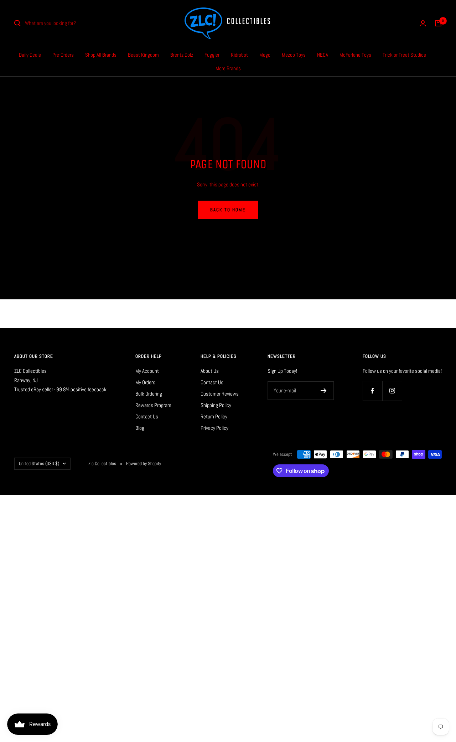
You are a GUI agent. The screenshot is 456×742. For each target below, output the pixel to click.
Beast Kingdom (143, 54)
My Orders (145, 382)
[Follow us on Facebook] (372, 391)
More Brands (228, 68)
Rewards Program (153, 405)
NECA (322, 54)
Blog (139, 427)
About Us (210, 370)
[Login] (423, 23)
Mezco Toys (294, 54)
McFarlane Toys (355, 54)
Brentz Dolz (181, 54)
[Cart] (438, 23)
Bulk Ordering (148, 393)
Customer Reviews (220, 393)
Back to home (228, 210)
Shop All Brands (100, 54)
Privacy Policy (214, 427)
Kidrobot (239, 54)
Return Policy (214, 416)
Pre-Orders (63, 54)
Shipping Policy (216, 405)
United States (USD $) (39, 463)
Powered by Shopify (143, 463)
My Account (147, 370)
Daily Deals (30, 54)
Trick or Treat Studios (404, 54)
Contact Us (146, 416)
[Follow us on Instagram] (392, 391)
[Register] (324, 390)
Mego (264, 54)
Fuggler (211, 54)
